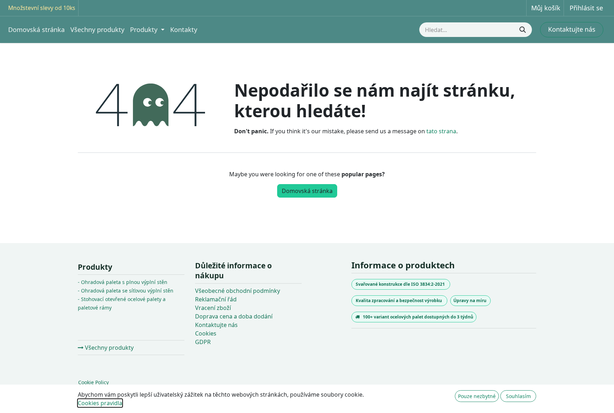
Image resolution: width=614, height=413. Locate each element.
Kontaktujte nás (216, 325)
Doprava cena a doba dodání (234, 316)
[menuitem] (36, 29)
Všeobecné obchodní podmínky (237, 291)
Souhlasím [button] (518, 396)
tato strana (441, 131)
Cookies (205, 333)
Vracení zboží (213, 308)
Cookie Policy (93, 382)
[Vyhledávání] (523, 29)
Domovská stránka (307, 191)
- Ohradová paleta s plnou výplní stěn (122, 282)
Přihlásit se (586, 8)
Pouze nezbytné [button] (477, 396)
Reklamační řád (216, 299)
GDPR (203, 342)
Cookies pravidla (100, 403)
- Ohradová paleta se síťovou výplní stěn (125, 290)
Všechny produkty (109, 348)
